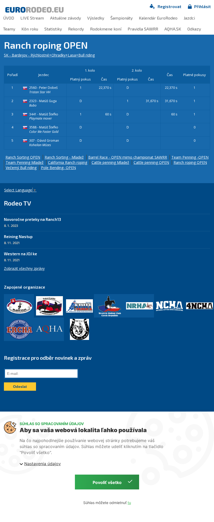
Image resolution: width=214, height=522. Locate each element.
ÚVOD (8, 17)
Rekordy (76, 28)
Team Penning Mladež (25, 162)
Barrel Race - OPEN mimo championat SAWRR (127, 157)
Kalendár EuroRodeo (158, 17)
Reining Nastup (18, 236)
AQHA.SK (172, 28)
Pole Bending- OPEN (58, 167)
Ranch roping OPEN (190, 162)
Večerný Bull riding (21, 167)
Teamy (9, 28)
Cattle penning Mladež (110, 162)
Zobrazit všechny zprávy (24, 268)
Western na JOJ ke (20, 253)
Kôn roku (29, 28)
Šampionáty (121, 17)
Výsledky (95, 17)
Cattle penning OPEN (151, 162)
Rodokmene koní (105, 28)
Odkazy (194, 28)
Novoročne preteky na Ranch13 (32, 219)
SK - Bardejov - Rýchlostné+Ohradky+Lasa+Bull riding (49, 55)
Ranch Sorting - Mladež (64, 157)
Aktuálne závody (65, 17)
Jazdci (189, 17)
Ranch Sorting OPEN (22, 157)
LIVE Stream (32, 17)
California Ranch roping (67, 162)
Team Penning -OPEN (190, 157)
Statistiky (53, 28)
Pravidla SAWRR (143, 28)
